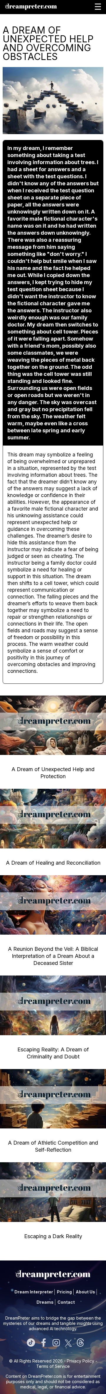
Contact (66, 1302)
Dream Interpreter (33, 1291)
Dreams (45, 1302)
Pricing (64, 1291)
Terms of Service (53, 1366)
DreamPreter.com (45, 1376)
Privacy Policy (80, 1360)
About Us (85, 1291)
